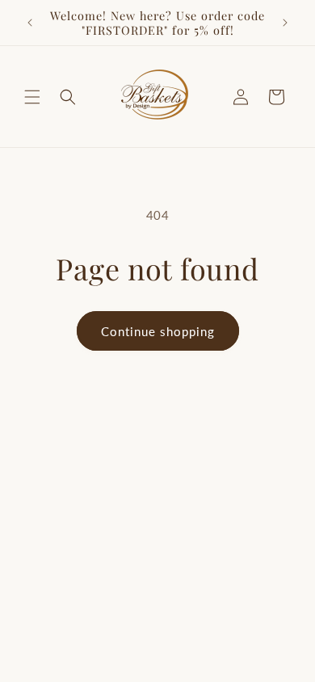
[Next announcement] (285, 22)
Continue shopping (158, 331)
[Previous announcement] (30, 22)
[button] (32, 97)
